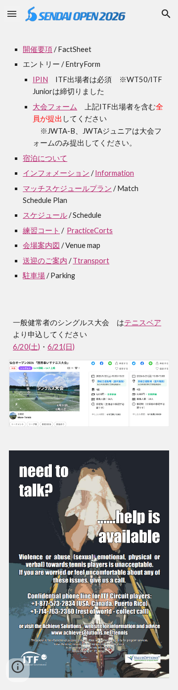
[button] (12, 13)
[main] (89, 163)
